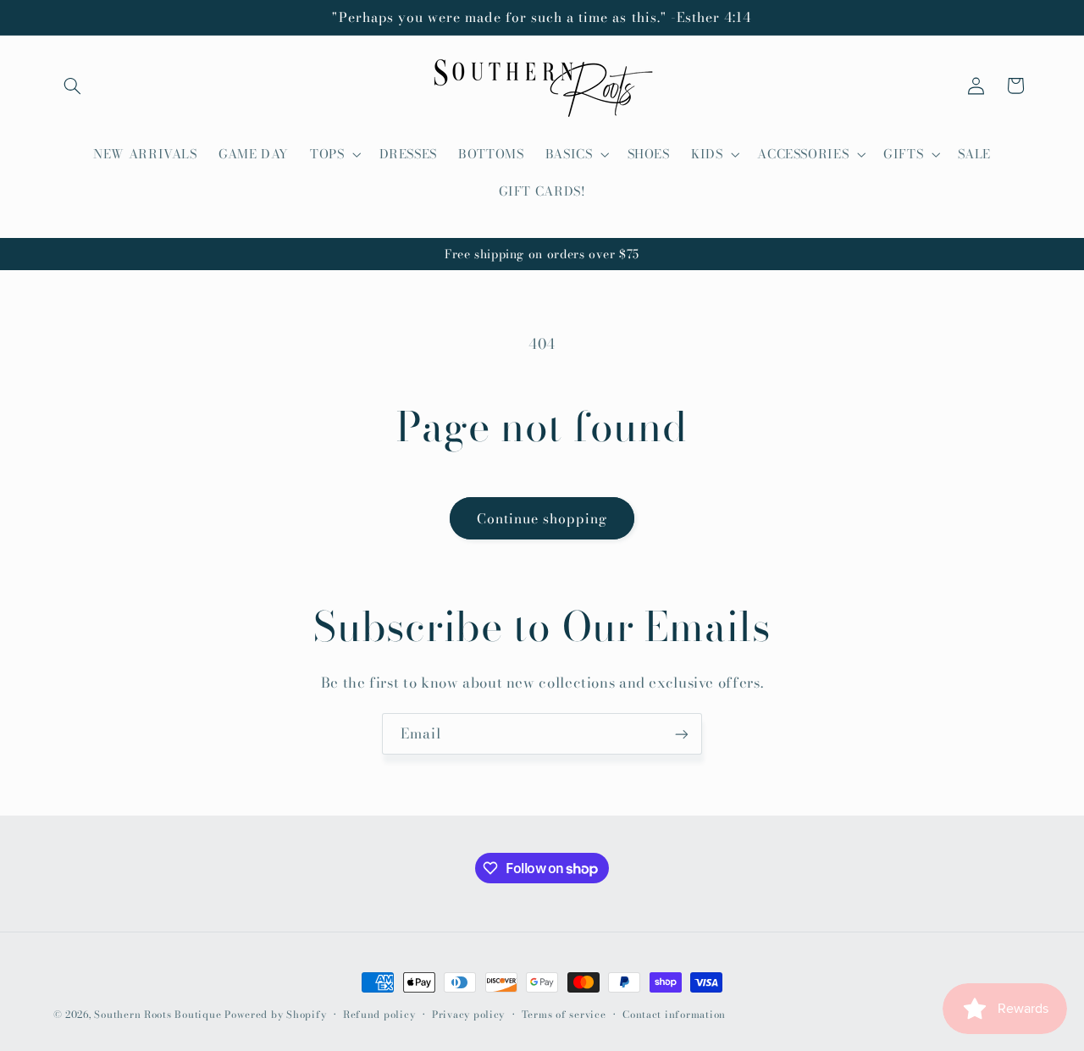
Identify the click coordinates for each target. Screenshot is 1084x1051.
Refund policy (379, 1014)
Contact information (674, 1014)
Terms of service (564, 1014)
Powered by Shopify (275, 1014)
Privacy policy (468, 1014)
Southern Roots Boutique (157, 1014)
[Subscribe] (681, 734)
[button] (72, 85)
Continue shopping (542, 518)
